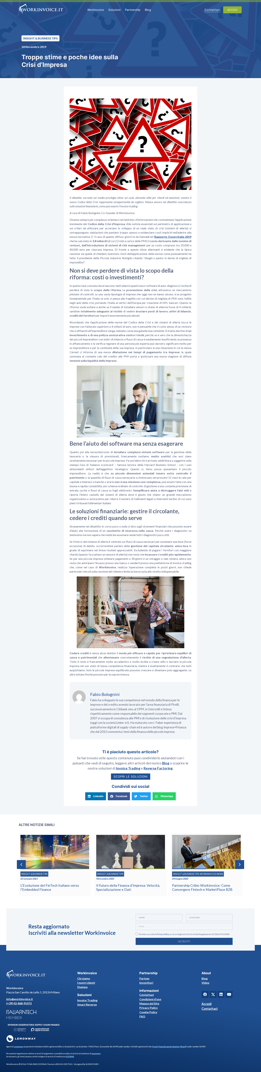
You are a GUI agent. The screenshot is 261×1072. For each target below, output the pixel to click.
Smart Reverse (87, 1004)
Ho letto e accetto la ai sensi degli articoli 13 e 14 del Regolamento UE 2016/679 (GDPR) (184, 934)
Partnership (132, 10)
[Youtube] (229, 994)
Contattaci (146, 994)
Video (205, 982)
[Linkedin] (221, 994)
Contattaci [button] (213, 10)
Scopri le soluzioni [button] (131, 776)
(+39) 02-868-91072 (19, 1003)
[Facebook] (205, 994)
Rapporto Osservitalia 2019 (172, 236)
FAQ (142, 1016)
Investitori (146, 982)
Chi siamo (83, 978)
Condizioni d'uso (150, 999)
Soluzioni (114, 10)
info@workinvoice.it (19, 999)
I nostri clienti (86, 982)
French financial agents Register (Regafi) (169, 1046)
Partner (144, 978)
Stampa (82, 987)
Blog (148, 10)
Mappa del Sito (149, 1003)
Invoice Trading (87, 1000)
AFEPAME (70, 1056)
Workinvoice (95, 10)
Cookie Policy (148, 1012)
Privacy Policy (163, 934)
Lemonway (18, 1046)
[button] (95, 796)
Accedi (206, 1004)
